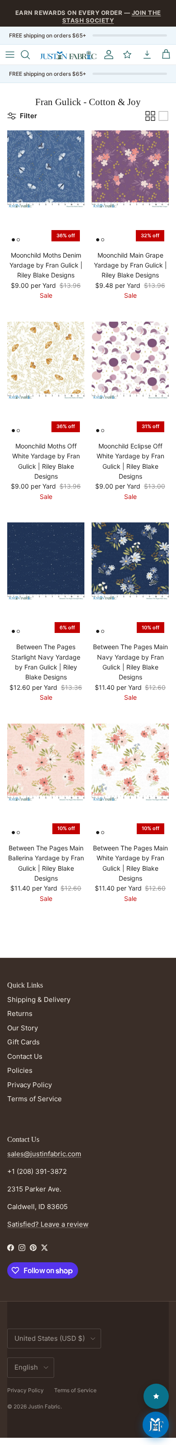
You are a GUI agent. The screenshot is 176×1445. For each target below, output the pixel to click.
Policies (19, 1070)
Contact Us (24, 1056)
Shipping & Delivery (38, 999)
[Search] (30, 55)
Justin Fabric (44, 1406)
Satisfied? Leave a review (47, 1224)
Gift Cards (23, 1042)
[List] (163, 116)
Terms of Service (34, 1098)
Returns (19, 1013)
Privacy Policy (29, 1084)
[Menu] (10, 55)
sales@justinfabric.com (44, 1154)
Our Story (22, 1028)
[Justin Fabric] (68, 55)
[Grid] (150, 116)
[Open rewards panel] (156, 1396)
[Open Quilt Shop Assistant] (156, 1425)
